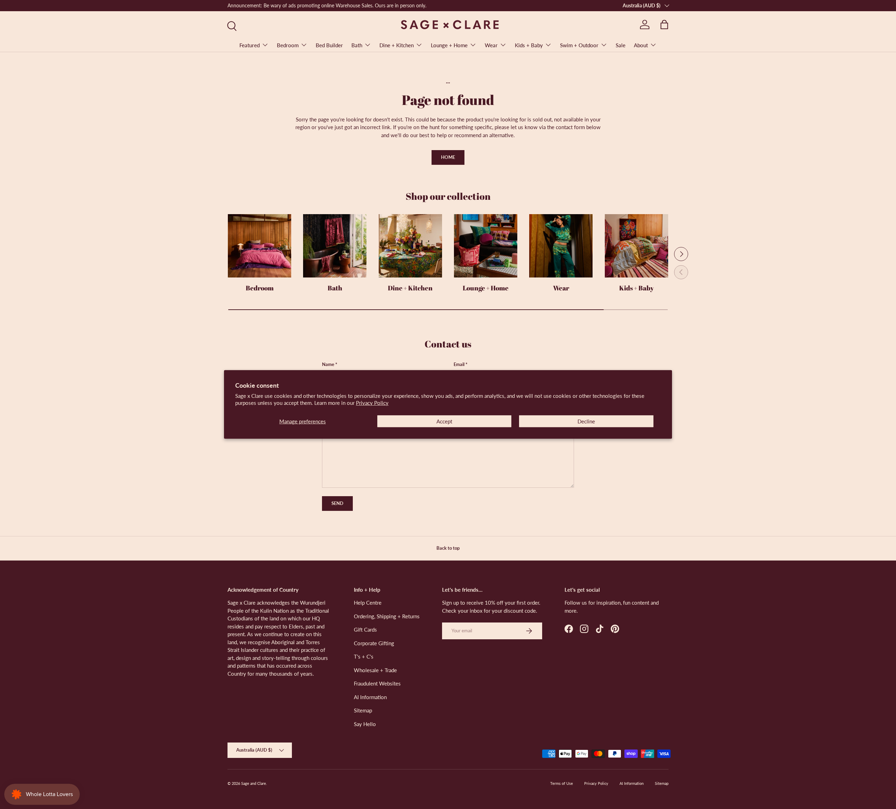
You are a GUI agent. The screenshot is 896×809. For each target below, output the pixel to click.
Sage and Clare (253, 783)
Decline (586, 421)
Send (337, 503)
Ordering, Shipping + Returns (387, 616)
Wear (491, 45)
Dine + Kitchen (396, 45)
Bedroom (288, 45)
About (641, 45)
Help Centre (368, 602)
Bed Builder (329, 45)
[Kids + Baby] (636, 245)
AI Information (370, 697)
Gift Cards (365, 629)
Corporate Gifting (374, 643)
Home (448, 157)
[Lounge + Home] (485, 245)
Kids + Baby (529, 45)
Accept (444, 421)
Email (459, 364)
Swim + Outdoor (579, 45)
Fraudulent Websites (377, 683)
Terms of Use (561, 783)
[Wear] (561, 245)
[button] (664, 24)
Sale (620, 45)
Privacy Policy (372, 403)
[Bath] (334, 245)
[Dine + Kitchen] (410, 245)
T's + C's (363, 656)
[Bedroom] (259, 245)
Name (328, 364)
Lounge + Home (449, 45)
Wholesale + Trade (375, 670)
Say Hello (365, 724)
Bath (356, 45)
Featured (249, 45)
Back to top (448, 548)
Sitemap (363, 710)
